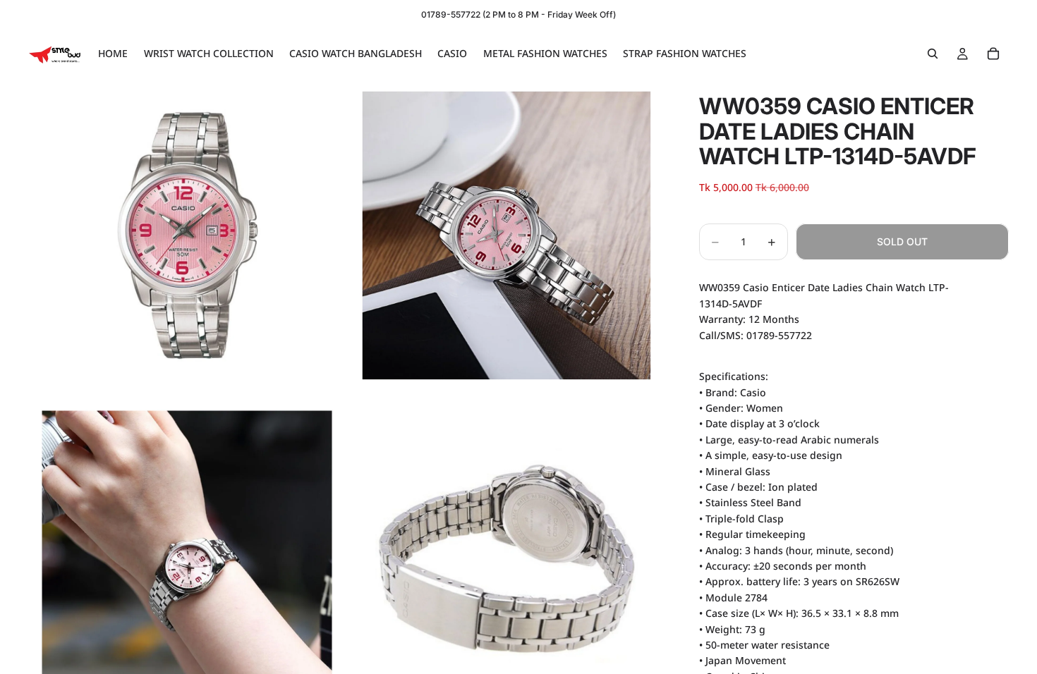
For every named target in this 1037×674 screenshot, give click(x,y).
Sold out (902, 241)
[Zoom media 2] (506, 235)
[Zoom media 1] (187, 235)
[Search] (932, 53)
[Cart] (993, 53)
